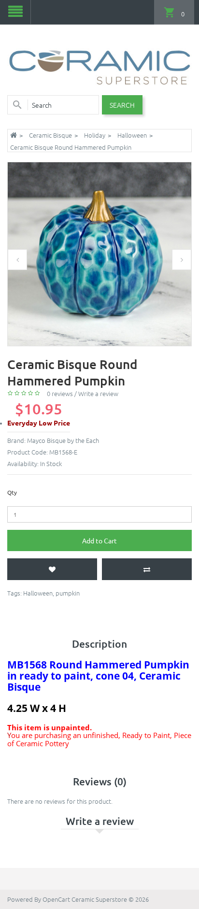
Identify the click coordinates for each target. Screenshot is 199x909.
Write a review (98, 393)
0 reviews (60, 393)
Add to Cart (99, 540)
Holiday (94, 135)
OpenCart (56, 899)
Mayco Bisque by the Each (63, 440)
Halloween (132, 135)
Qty (12, 492)
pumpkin (68, 592)
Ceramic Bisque (50, 135)
